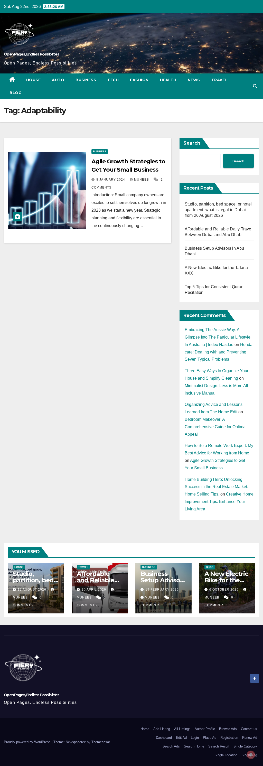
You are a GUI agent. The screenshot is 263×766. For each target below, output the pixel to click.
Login (195, 738)
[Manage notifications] (251, 755)
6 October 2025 (224, 589)
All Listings (182, 729)
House (33, 80)
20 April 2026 (94, 589)
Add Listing (161, 729)
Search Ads (171, 746)
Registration (229, 738)
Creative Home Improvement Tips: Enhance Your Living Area (219, 501)
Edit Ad (181, 738)
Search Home (194, 746)
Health (168, 80)
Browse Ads (228, 729)
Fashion (139, 80)
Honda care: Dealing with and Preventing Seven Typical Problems (218, 352)
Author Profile (205, 729)
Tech (113, 80)
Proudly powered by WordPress (28, 742)
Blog (15, 92)
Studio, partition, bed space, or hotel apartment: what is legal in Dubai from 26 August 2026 (218, 210)
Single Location (225, 755)
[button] (255, 86)
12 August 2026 (32, 589)
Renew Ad (249, 738)
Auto (58, 80)
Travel (219, 80)
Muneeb (142, 179)
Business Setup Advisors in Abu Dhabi (162, 580)
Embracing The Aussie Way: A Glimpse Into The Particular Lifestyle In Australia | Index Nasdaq (217, 337)
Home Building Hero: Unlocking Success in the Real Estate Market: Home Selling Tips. (216, 487)
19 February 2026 (162, 589)
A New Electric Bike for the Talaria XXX (226, 580)
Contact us (249, 729)
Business (86, 80)
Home (144, 729)
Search (191, 143)
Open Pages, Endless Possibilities (31, 54)
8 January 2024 (111, 179)
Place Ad (209, 738)
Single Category (245, 746)
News (194, 80)
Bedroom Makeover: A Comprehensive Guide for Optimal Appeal (216, 426)
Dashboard (164, 738)
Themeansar (100, 742)
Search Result (218, 746)
